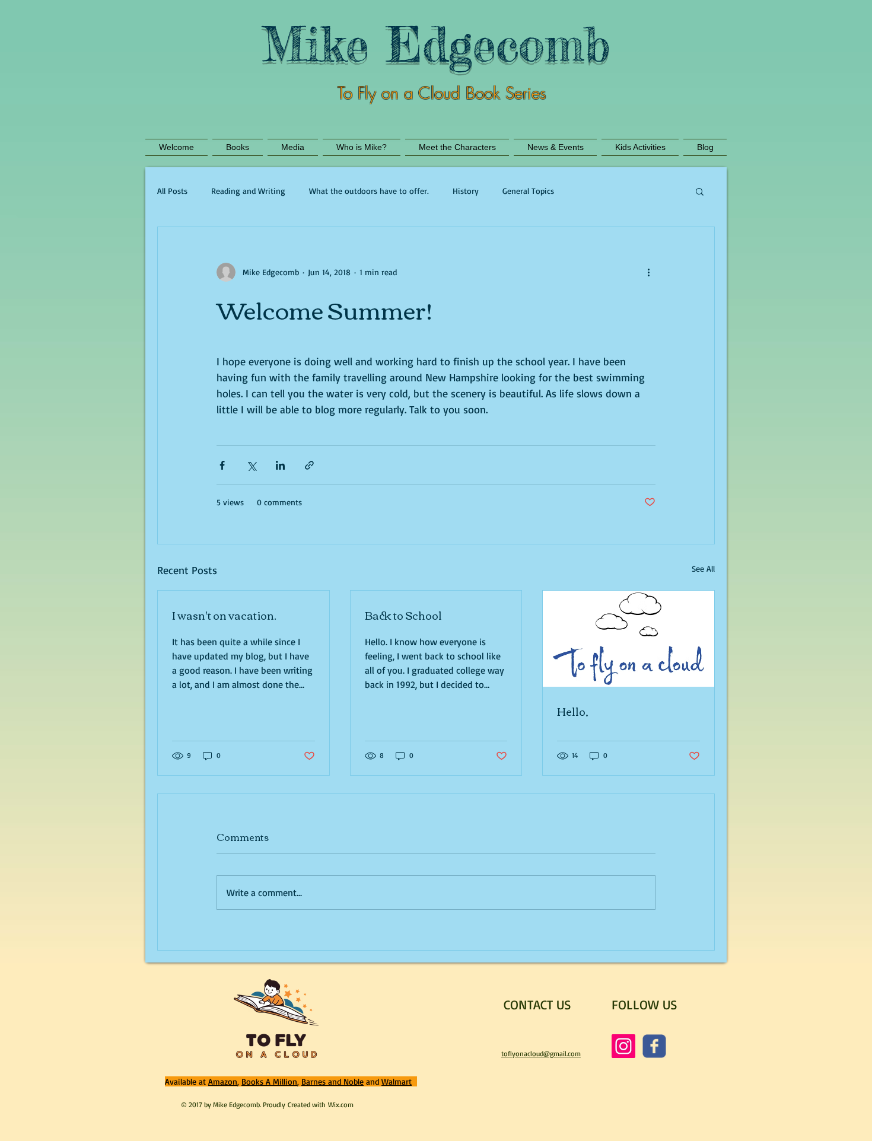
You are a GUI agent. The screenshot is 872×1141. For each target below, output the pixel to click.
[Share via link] (309, 465)
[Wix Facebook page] (654, 1046)
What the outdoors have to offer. (369, 191)
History (466, 191)
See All (703, 568)
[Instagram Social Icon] (623, 1046)
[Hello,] (628, 639)
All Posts (172, 191)
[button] (699, 191)
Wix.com (341, 1104)
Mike (315, 44)
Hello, (572, 711)
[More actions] (648, 272)
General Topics (528, 191)
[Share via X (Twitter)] (251, 465)
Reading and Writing (248, 191)
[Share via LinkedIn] (280, 465)
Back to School (403, 615)
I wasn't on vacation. (224, 615)
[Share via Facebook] (222, 465)
